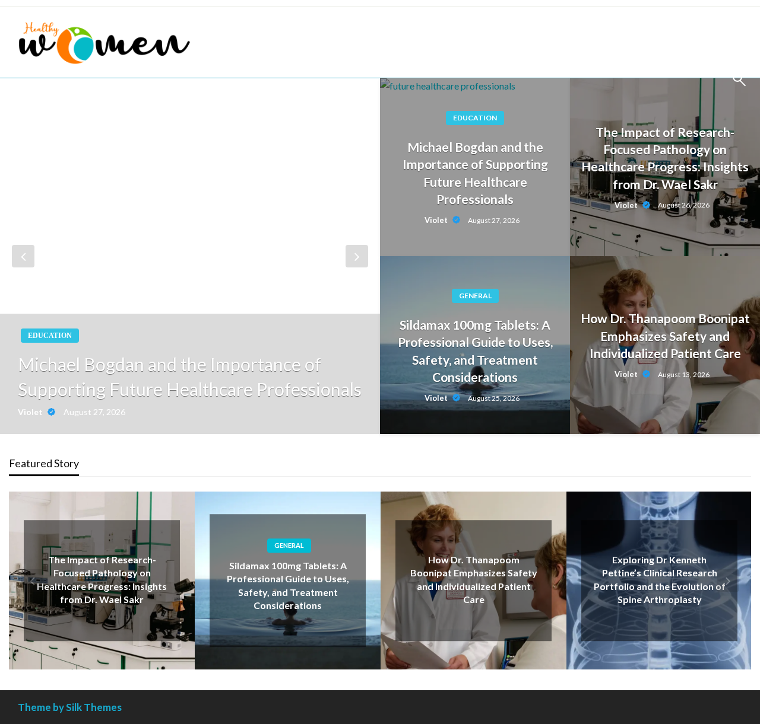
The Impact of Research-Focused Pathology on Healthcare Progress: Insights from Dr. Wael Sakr (665, 158)
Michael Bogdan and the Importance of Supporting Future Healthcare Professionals (190, 376)
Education (50, 335)
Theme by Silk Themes (70, 707)
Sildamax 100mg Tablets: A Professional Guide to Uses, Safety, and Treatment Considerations (475, 350)
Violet (31, 412)
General (475, 295)
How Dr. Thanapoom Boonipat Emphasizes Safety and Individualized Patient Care (665, 336)
